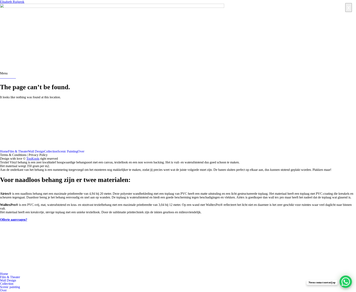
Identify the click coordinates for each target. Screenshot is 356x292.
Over (81, 151)
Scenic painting (10, 287)
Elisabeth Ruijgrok (12, 2)
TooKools (32, 158)
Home (4, 151)
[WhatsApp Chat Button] (346, 282)
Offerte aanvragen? (13, 219)
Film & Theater (18, 151)
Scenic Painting (67, 151)
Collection (50, 151)
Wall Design (36, 151)
